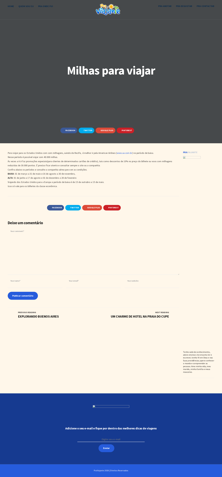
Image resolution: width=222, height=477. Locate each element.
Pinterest (126, 130)
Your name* (15, 281)
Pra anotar (165, 6)
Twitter (87, 130)
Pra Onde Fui (45, 6)
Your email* (74, 281)
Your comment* (17, 231)
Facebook (70, 130)
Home (11, 6)
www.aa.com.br (124, 152)
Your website (132, 281)
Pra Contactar (205, 6)
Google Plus (106, 130)
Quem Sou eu (26, 6)
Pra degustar (184, 6)
